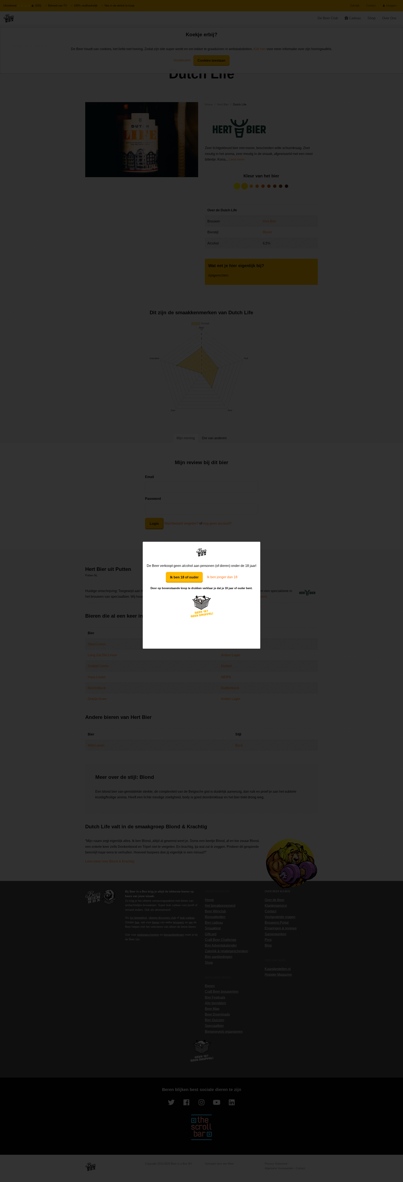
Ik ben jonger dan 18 (222, 577)
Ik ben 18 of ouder (184, 577)
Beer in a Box (201, 552)
